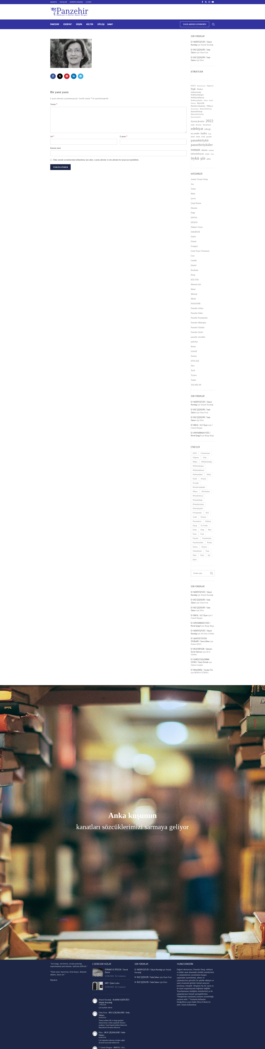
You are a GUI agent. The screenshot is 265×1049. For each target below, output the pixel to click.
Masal (193, 289)
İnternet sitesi (55, 148)
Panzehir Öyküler (198, 327)
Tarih (193, 370)
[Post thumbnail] (97, 972)
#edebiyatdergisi (197, 95)
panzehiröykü (200, 140)
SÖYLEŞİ (195, 361)
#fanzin (193, 103)
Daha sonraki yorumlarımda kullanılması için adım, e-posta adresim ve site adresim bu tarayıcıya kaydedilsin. (96, 160)
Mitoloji (194, 294)
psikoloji (194, 342)
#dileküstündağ (196, 92)
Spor (193, 366)
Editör (193, 237)
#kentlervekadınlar (198, 106)
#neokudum (195, 109)
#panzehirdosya (206, 109)
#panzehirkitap (196, 111)
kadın (204, 133)
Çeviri (193, 198)
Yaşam (193, 380)
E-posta (123, 136)
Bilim (193, 194)
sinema (204, 150)
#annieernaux (201, 86)
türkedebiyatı (197, 153)
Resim (193, 347)
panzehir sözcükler (198, 337)
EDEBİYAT (195, 232)
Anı (192, 184)
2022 (209, 121)
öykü (195, 158)
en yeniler (195, 133)
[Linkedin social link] (73, 76)
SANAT (194, 351)
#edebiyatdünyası (197, 98)
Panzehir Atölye (197, 308)
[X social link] (206, 2)
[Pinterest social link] (67, 76)
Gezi (192, 256)
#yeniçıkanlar (197, 121)
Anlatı (193, 189)
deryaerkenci (207, 125)
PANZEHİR (195, 304)
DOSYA (194, 218)
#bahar (200, 89)
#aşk (193, 88)
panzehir (209, 137)
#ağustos (210, 86)
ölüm (212, 154)
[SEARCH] (211, 573)
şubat (209, 159)
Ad (52, 136)
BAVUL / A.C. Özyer (200, 425)
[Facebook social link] (202, 2)
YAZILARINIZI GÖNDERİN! (194, 24)
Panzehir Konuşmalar (199, 318)
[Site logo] (69, 12)
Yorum (53, 104)
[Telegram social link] (80, 76)
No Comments (120, 976)
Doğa (193, 213)
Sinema (194, 356)
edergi (207, 129)
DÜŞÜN (194, 222)
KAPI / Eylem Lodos (112, 983)
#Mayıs (210, 106)
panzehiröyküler (202, 145)
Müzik (193, 299)
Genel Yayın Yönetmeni (200, 251)
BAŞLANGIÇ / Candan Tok (203, 670)
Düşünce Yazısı (197, 227)
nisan (198, 137)
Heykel (193, 265)
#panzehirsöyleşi (197, 114)
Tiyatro (194, 375)
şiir (202, 158)
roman (195, 150)
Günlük (194, 260)
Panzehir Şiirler (197, 332)
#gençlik (200, 103)
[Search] (213, 24)
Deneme (194, 208)
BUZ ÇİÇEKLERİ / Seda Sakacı (148, 977)
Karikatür (194, 270)
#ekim (206, 100)
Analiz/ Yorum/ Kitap (199, 179)
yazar (207, 154)
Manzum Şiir (196, 284)
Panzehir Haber (197, 313)
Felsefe (193, 241)
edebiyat (197, 129)
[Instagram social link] (209, 2)
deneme (199, 125)
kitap (209, 134)
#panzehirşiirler (196, 117)
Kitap (193, 275)
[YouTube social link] (213, 2)
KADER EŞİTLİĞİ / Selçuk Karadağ (149, 969)
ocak (203, 137)
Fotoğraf (194, 246)
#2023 (193, 86)
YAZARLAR (196, 385)
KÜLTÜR (195, 280)
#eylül (211, 100)
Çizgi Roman (196, 203)
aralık (192, 125)
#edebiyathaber (196, 100)
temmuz (211, 150)
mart (193, 136)
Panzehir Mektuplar (198, 323)
